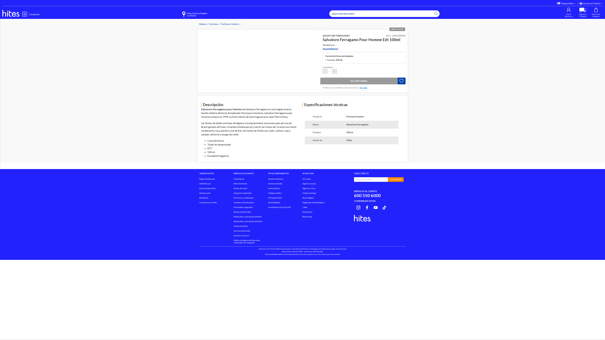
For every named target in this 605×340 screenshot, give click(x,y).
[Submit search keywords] (436, 13)
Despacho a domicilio (242, 193)
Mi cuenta (306, 179)
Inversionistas (274, 188)
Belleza (203, 24)
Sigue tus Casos (309, 188)
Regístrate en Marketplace (313, 202)
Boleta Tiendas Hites (242, 212)
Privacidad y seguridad (243, 207)
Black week (307, 216)
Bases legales (308, 198)
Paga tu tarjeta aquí (207, 179)
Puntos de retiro (240, 188)
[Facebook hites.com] (367, 207)
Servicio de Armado (242, 231)
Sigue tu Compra (309, 183)
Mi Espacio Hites (275, 198)
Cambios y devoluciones (244, 202)
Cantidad (328, 67)
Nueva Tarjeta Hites (207, 188)
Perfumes (214, 24)
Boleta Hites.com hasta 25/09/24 (247, 216)
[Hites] (10, 13)
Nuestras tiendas (275, 183)
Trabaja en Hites (275, 193)
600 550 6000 (367, 195)
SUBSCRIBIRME (396, 179)
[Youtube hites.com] (376, 207)
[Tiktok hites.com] (384, 207)
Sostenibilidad (274, 202)
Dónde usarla (204, 193)
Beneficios (203, 198)
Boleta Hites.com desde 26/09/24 (248, 221)
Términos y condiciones (244, 198)
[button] (569, 12)
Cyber (305, 207)
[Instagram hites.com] (358, 207)
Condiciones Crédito (208, 202)
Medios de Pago (309, 193)
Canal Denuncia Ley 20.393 (279, 207)
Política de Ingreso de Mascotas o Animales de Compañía (247, 241)
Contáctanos (239, 179)
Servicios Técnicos (241, 235)
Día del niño (307, 212)
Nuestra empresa (275, 179)
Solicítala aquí (205, 183)
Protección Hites (241, 226)
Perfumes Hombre (230, 24)
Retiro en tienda (240, 183)
